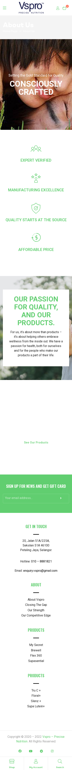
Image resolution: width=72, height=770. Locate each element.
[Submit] (61, 499)
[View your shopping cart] (64, 7)
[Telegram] (41, 751)
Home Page (10, 31)
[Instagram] (52, 751)
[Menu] (4, 8)
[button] (36, 442)
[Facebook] (20, 751)
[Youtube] (30, 751)
